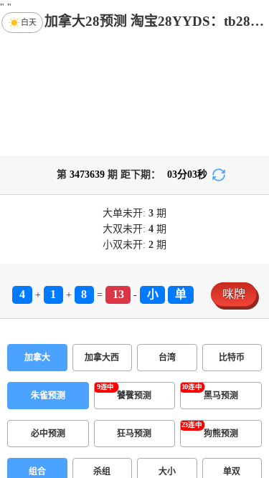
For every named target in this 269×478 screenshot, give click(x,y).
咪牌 (233, 294)
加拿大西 (102, 358)
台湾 (167, 358)
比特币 (232, 358)
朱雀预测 (48, 396)
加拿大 (37, 358)
